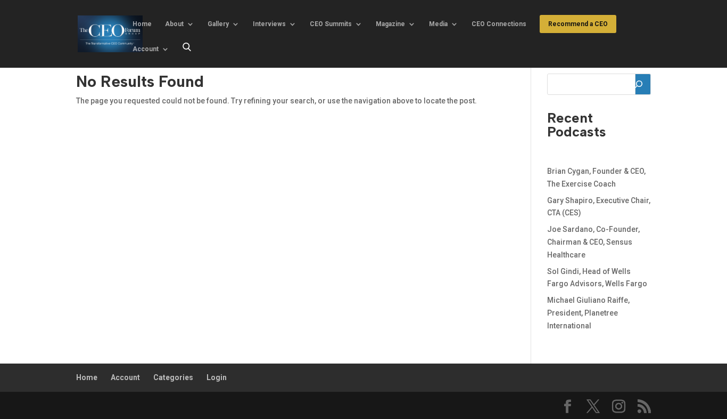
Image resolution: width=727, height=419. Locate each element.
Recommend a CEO (578, 24)
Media (438, 24)
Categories (173, 377)
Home (142, 24)
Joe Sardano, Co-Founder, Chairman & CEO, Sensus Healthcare (593, 242)
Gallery (218, 24)
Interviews (269, 24)
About (174, 24)
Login (216, 377)
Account (146, 49)
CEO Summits (331, 24)
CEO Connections (499, 24)
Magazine (390, 24)
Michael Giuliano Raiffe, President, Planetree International (588, 313)
